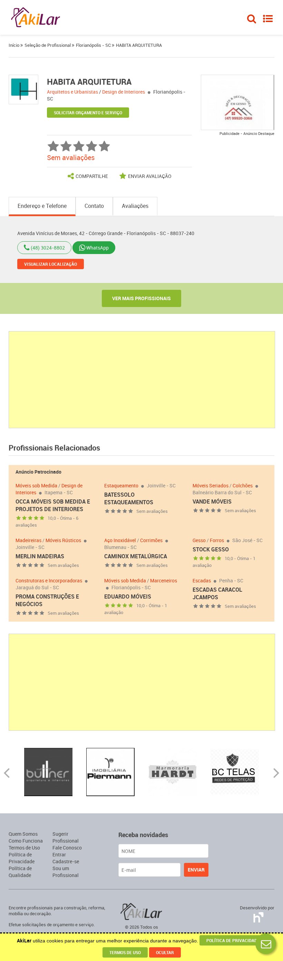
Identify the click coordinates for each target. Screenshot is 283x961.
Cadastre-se (65, 861)
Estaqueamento (121, 485)
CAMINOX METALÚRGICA (135, 556)
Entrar (59, 854)
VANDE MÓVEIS (212, 501)
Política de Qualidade (20, 871)
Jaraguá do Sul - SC (37, 587)
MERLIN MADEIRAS (40, 556)
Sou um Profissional (65, 871)
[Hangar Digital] (257, 916)
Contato (94, 206)
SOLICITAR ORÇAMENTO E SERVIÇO (88, 112)
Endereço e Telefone (42, 206)
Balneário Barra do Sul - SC (222, 492)
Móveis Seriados (210, 485)
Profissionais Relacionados (54, 448)
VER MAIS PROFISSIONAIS (141, 298)
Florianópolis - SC (131, 587)
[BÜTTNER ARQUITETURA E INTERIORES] (48, 771)
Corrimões (151, 540)
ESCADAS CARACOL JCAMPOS (217, 593)
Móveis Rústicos (63, 540)
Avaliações (135, 206)
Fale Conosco (67, 847)
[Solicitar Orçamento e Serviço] (265, 943)
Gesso (199, 540)
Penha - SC (231, 580)
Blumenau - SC (120, 547)
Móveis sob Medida (36, 485)
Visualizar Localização (50, 264)
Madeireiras (28, 540)
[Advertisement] (142, 379)
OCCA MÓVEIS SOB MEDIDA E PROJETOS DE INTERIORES (53, 505)
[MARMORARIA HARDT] (172, 771)
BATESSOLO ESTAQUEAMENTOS (128, 498)
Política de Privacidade (22, 858)
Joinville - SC (161, 485)
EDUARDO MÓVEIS (127, 596)
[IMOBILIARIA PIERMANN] (110, 771)
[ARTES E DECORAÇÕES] (238, 101)
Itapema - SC (59, 492)
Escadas (202, 580)
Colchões (243, 485)
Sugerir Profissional (65, 837)
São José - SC (247, 540)
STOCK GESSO (211, 549)
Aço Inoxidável (120, 540)
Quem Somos (23, 834)
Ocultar (165, 952)
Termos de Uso (24, 847)
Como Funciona (26, 840)
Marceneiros (163, 580)
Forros (217, 540)
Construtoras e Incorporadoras (49, 580)
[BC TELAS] (235, 771)
